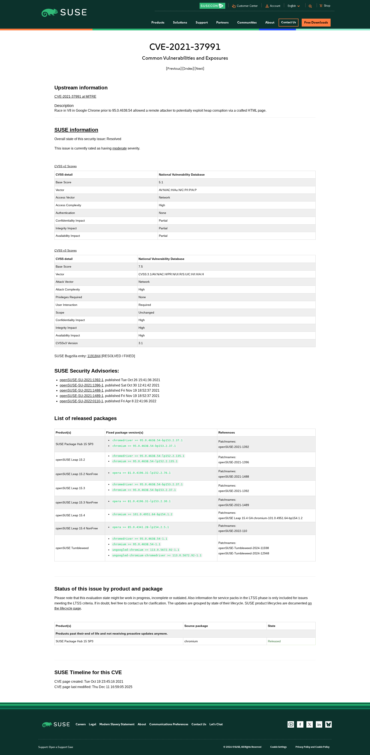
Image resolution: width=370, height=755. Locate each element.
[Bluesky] (328, 724)
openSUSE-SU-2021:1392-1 (81, 380)
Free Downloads (316, 22)
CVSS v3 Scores (65, 250)
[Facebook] (300, 724)
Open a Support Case (61, 747)
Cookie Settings (278, 747)
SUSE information (76, 130)
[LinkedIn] (319, 724)
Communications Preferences (168, 724)
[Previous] (174, 68)
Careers (81, 724)
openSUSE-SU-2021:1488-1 (81, 390)
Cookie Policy (322, 747)
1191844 (94, 356)
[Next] (199, 68)
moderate (119, 148)
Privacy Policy (302, 747)
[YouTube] (291, 724)
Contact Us (288, 22)
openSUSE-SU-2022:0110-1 (81, 401)
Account (275, 5)
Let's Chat (216, 724)
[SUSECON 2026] (212, 6)
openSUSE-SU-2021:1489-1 (81, 396)
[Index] (188, 68)
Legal (92, 724)
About (142, 724)
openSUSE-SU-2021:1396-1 (81, 385)
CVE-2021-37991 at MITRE (75, 96)
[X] (309, 724)
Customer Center (247, 5)
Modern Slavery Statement (116, 724)
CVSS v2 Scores (65, 166)
